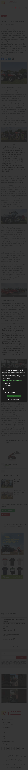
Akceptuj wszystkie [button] (14, 396)
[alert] (14, 385)
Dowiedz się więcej (6, 378)
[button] (14, 380)
